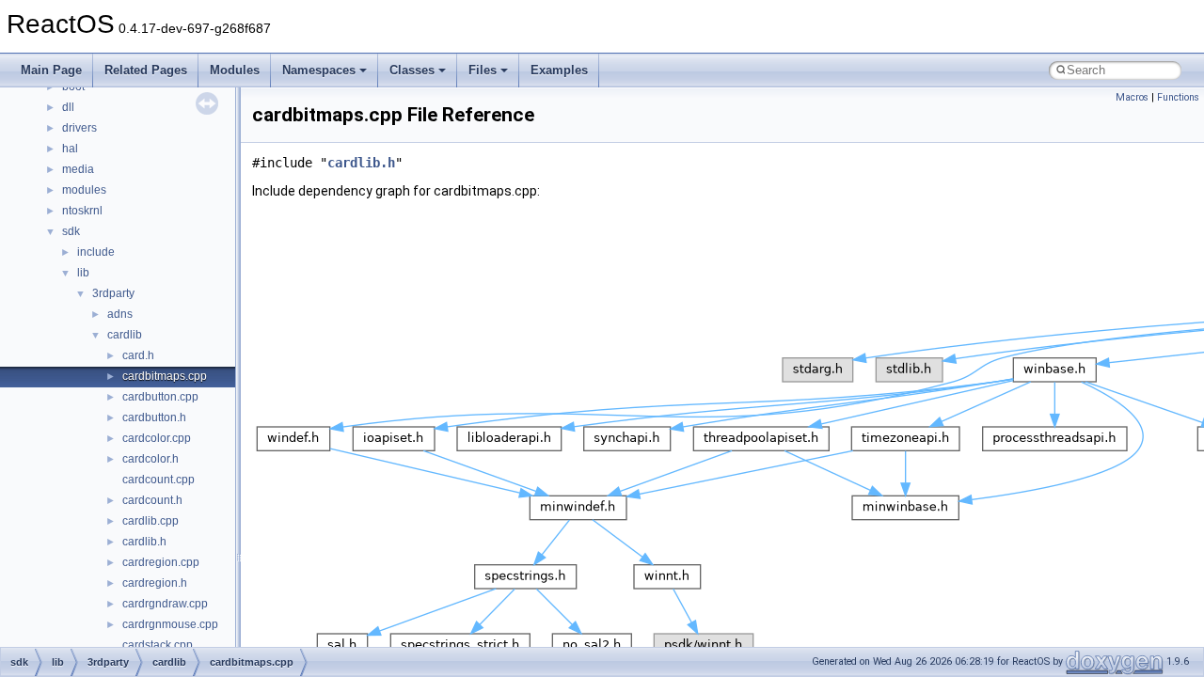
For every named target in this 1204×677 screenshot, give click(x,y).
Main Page (51, 70)
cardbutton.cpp (160, 396)
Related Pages (145, 70)
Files (482, 70)
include (96, 252)
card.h (138, 355)
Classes (412, 70)
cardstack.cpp (157, 645)
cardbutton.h (154, 417)
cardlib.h (144, 541)
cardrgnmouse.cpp (170, 624)
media (78, 169)
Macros (1132, 97)
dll (68, 107)
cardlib (124, 334)
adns (120, 314)
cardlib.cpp (150, 520)
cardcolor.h (150, 458)
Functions (1178, 97)
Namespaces (319, 70)
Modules (235, 70)
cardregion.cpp (160, 562)
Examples (559, 70)
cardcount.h (152, 500)
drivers (79, 127)
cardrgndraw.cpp (165, 603)
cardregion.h (154, 583)
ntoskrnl (82, 210)
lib (83, 272)
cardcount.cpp (158, 479)
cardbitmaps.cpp (164, 376)
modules (84, 190)
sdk (71, 231)
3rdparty (113, 293)
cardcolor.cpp (156, 438)
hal (70, 148)
